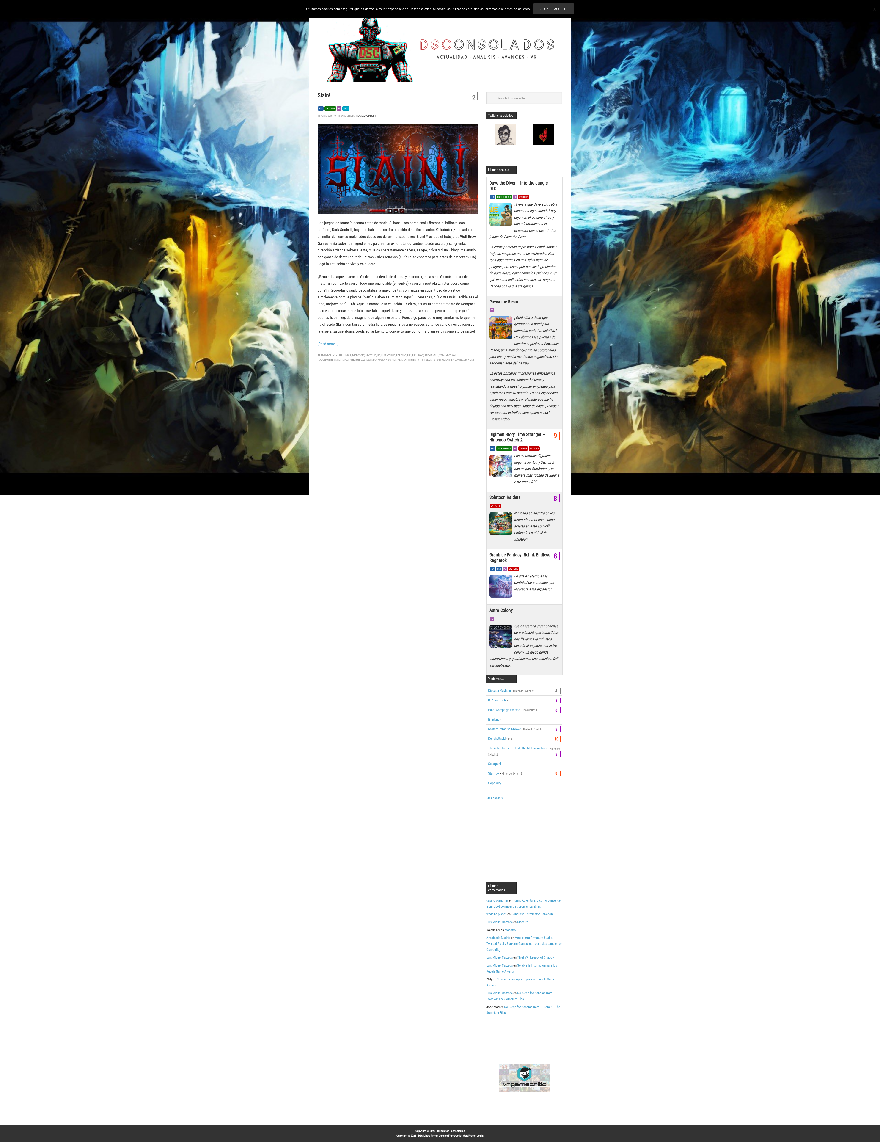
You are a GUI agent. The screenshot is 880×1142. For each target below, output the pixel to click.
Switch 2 (523, 197)
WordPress (469, 1135)
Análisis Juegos (342, 355)
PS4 (321, 108)
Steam (428, 355)
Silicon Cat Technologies (451, 1131)
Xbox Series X (504, 197)
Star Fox (493, 773)
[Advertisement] (524, 841)
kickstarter (409, 359)
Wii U (345, 108)
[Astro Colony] (501, 637)
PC (339, 108)
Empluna (493, 719)
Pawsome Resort (504, 301)
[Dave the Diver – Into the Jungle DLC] (501, 215)
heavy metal (393, 359)
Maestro (522, 922)
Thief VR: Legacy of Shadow (536, 957)
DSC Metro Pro (426, 1135)
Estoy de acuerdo (554, 9)
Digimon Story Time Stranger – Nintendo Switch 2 (517, 437)
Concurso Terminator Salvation (532, 914)
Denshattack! (497, 739)
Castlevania (368, 359)
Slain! (324, 95)
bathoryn (354, 359)
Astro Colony (501, 610)
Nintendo (371, 355)
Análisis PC (340, 359)
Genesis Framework (450, 1135)
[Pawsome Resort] (501, 328)
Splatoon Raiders (504, 497)
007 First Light (497, 700)
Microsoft (358, 355)
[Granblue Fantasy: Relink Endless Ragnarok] (501, 587)
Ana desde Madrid (498, 938)
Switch (523, 448)
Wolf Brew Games (452, 359)
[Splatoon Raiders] (501, 524)
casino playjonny (497, 900)
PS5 (492, 197)
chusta (380, 359)
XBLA (442, 355)
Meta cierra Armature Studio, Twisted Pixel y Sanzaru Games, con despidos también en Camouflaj (524, 944)
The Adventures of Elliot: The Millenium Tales (517, 748)
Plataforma (388, 355)
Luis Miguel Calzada (499, 922)
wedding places (496, 914)
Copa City (494, 783)
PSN (414, 355)
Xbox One (330, 108)
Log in (480, 1135)
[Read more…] (328, 344)
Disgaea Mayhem (499, 691)
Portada (401, 355)
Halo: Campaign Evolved (504, 710)
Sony (421, 355)
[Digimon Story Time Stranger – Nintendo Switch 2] (501, 467)
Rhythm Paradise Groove (504, 729)
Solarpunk (495, 764)
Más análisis (494, 798)
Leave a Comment (366, 115)
